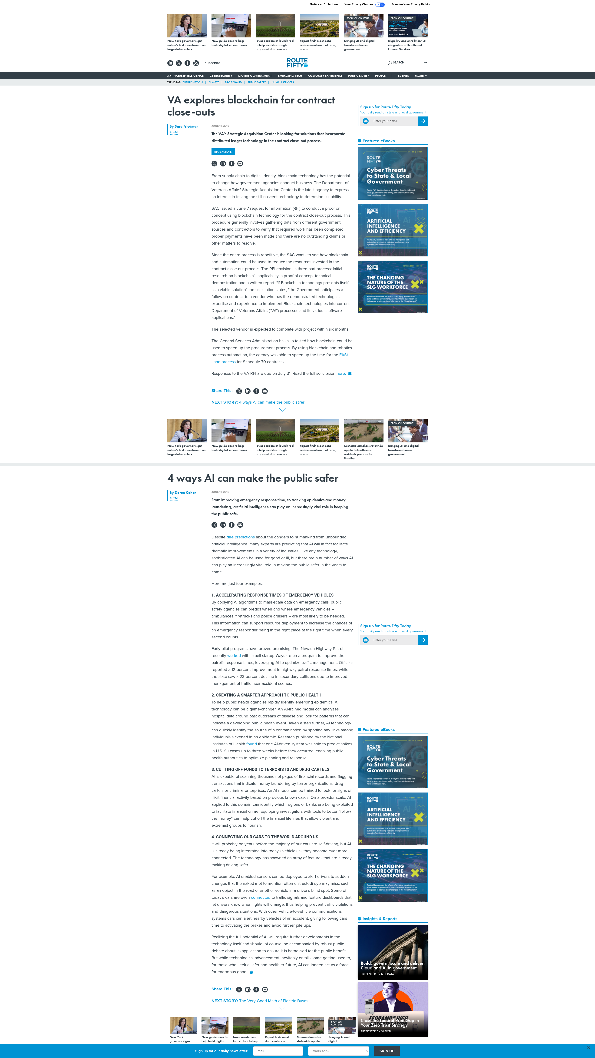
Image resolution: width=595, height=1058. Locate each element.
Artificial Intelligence (185, 75)
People (380, 75)
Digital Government (255, 75)
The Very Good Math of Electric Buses (273, 1001)
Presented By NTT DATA (377, 974)
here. (341, 373)
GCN (174, 131)
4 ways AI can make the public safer (271, 402)
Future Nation (192, 82)
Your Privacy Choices (359, 4)
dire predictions (241, 537)
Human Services (283, 82)
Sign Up (387, 1051)
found (251, 744)
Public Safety (358, 75)
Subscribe (212, 63)
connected (260, 897)
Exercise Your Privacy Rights (410, 4)
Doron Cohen (185, 492)
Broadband (233, 82)
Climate (214, 82)
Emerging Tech (290, 75)
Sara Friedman (186, 126)
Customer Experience (325, 75)
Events (403, 75)
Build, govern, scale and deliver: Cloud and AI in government (393, 965)
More (419, 75)
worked (234, 656)
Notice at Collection (324, 4)
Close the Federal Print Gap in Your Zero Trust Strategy (390, 1022)
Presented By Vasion (376, 1031)
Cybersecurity (221, 75)
